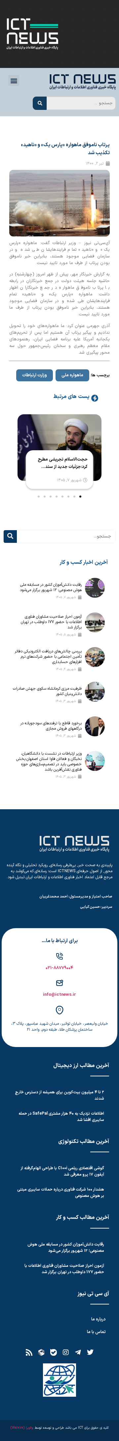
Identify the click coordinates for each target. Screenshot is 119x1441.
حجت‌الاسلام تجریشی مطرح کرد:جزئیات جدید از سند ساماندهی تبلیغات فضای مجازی (62, 463)
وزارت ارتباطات (34, 375)
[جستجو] (40, 103)
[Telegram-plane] (78, 1352)
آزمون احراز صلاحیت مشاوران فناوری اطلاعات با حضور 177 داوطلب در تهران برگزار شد (51, 622)
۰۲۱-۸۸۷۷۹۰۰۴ (59, 968)
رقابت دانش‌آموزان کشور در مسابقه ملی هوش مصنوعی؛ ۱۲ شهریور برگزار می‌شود (51, 587)
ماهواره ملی (72, 375)
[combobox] (81, 103)
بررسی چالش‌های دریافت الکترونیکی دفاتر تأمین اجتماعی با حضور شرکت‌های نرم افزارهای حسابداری (48, 656)
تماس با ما (96, 1332)
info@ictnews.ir (59, 994)
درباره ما (98, 1319)
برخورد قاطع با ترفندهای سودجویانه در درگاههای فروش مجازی (51, 726)
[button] (13, 80)
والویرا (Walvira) (22, 1427)
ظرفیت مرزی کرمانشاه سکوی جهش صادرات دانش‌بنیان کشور (47, 691)
